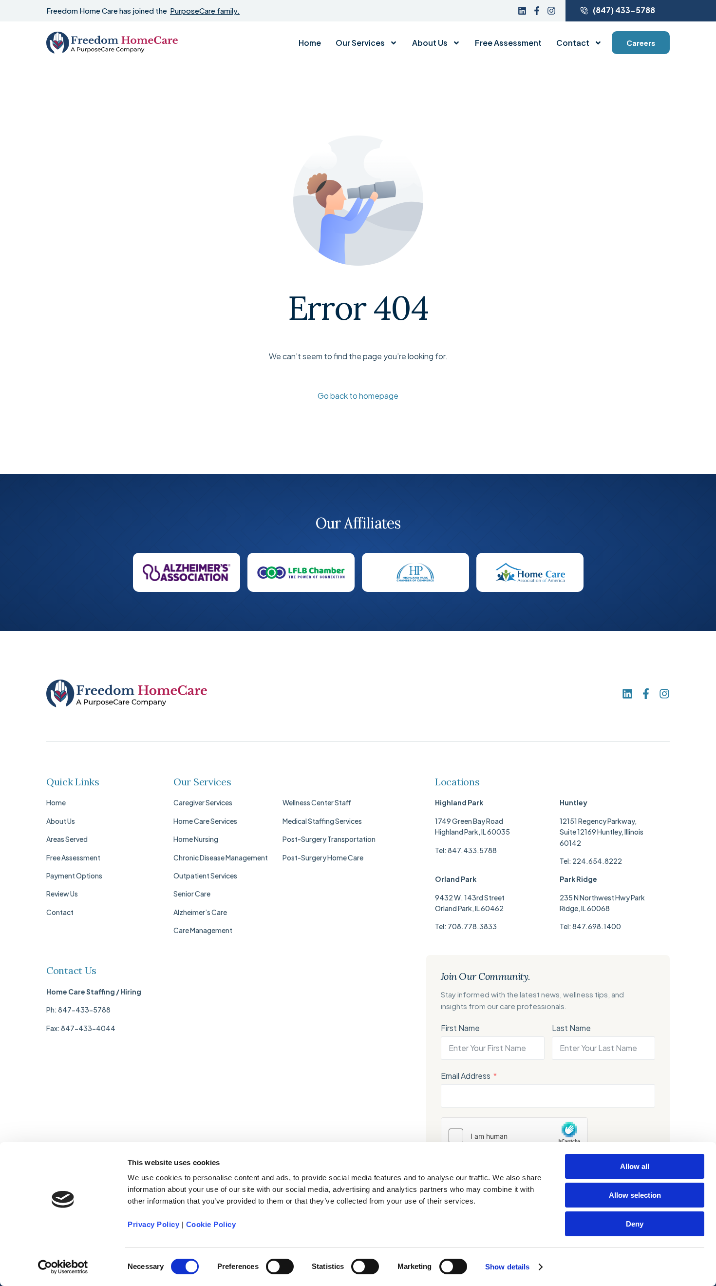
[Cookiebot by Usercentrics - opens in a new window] (63, 1267)
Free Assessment (508, 43)
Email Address (465, 1076)
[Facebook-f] (536, 10)
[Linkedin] (522, 10)
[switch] (280, 1266)
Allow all (634, 1166)
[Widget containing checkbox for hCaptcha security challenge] (514, 1135)
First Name (460, 1028)
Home (310, 43)
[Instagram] (551, 10)
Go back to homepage (358, 395)
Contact (572, 43)
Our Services (360, 43)
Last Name (571, 1028)
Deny (634, 1224)
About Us (430, 43)
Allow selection (635, 1195)
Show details (507, 1267)
